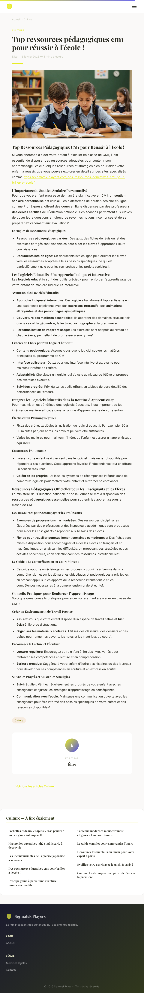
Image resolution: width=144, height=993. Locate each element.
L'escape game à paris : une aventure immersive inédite (32, 883)
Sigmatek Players (30, 916)
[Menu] (134, 6)
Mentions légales (16, 963)
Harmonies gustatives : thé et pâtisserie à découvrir (35, 845)
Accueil (16, 19)
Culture (28, 19)
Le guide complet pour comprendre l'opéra (105, 843)
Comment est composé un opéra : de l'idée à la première (106, 875)
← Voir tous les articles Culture (33, 786)
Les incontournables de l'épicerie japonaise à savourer (36, 858)
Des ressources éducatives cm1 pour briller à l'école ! (36, 870)
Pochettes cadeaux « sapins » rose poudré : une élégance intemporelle (36, 833)
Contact (11, 969)
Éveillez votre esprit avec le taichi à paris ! (105, 864)
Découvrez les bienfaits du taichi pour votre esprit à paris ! (105, 854)
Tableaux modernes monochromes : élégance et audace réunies (100, 833)
